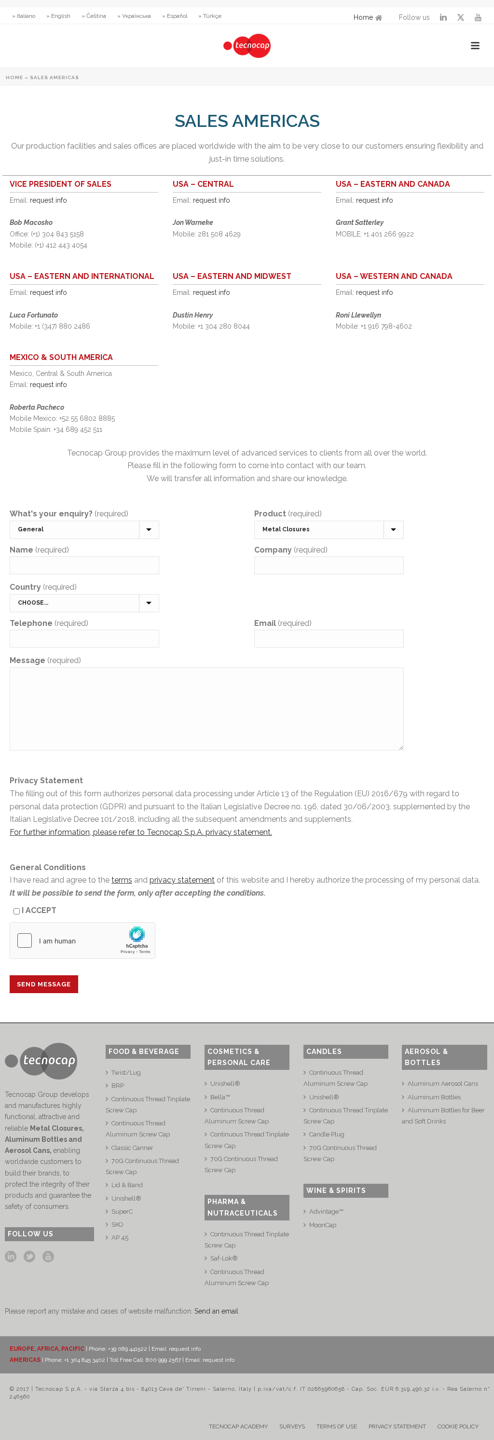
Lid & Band (127, 1185)
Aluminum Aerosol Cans (443, 1083)
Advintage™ (326, 1211)
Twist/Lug (126, 1072)
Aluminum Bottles (434, 1097)
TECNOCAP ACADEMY (238, 1426)
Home (363, 17)
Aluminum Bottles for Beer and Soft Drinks (443, 1116)
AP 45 (119, 1237)
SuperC (122, 1211)
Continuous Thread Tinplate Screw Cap (148, 1104)
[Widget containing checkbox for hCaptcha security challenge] (82, 940)
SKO (117, 1224)
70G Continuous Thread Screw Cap (142, 1166)
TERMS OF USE (336, 1426)
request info (48, 200)
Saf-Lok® (224, 1258)
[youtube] (48, 1257)
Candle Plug (326, 1134)
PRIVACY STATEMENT (397, 1426)
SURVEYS (292, 1426)
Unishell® (126, 1198)
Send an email (216, 1311)
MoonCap (322, 1225)
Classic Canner (132, 1147)
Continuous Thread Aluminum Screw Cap (138, 1129)
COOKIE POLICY (458, 1426)
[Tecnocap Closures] (247, 46)
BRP (117, 1085)
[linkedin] (10, 1257)
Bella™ (220, 1097)
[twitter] (29, 1257)
